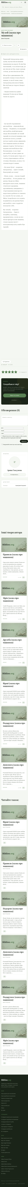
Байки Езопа (4, 1161)
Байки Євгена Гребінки (6, 1164)
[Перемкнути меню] (25, 2)
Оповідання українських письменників (9, 1117)
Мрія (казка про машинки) (11, 599)
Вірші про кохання (5, 1145)
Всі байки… (3, 1173)
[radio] (3, 372)
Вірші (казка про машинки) (11, 685)
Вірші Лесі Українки (5, 1140)
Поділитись (6, 361)
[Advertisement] (14, 110)
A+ (18, 45)
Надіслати (23, 441)
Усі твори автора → (14, 474)
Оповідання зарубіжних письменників (9, 1119)
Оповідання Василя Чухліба (7, 1122)
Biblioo (6, 2)
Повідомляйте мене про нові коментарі (12, 444)
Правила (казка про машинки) (13, 556)
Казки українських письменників (8, 1093)
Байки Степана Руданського (7, 1169)
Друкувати (24, 49)
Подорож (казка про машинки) (13, 910)
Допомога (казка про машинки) (13, 766)
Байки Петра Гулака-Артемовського (9, 1166)
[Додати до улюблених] (23, 577)
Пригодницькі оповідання (7, 1126)
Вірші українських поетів (6, 1138)
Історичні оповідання (6, 1124)
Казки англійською (5, 1105)
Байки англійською (5, 1171)
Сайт (2, 433)
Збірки (2, 1108)
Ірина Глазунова (5, 38)
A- (15, 45)
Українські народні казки (6, 1098)
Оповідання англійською (6, 1129)
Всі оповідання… (5, 1131)
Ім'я (2, 428)
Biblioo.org (3, 11)
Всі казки (3, 1110)
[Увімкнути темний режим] (21, 2)
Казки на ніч (4, 1103)
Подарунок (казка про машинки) (14, 724)
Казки (8, 11)
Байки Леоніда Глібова (6, 1159)
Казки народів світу (5, 1101)
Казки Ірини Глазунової (5, 13)
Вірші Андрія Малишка (6, 1143)
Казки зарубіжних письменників (17, 11)
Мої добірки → (15, 400)
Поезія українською (5, 1152)
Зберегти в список (14, 395)
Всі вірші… (3, 1150)
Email (2, 431)
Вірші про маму (4, 1147)
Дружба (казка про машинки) (12, 641)
